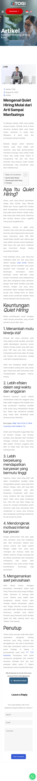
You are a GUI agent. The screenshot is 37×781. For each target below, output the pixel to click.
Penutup (9, 183)
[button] (32, 776)
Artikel (8, 95)
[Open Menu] (3, 11)
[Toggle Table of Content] (24, 175)
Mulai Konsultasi (20, 681)
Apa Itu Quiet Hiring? (12, 178)
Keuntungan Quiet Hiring (14, 180)
